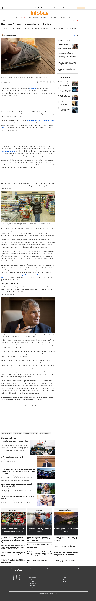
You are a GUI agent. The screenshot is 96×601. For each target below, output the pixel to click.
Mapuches (68, 17)
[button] (2, 8)
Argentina (23, 8)
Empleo (48, 573)
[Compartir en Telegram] (50, 82)
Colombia (37, 8)
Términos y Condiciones (80, 570)
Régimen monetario (6, 433)
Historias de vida (61, 17)
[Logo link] (39, 12)
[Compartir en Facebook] (41, 82)
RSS (32, 587)
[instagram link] (20, 576)
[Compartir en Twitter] (44, 82)
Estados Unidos (30, 8)
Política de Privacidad (80, 573)
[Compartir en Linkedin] (47, 82)
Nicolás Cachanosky (11, 35)
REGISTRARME (81, 7)
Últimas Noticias (71, 8)
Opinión (3, 20)
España (43, 8)
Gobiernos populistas (45, 433)
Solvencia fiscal (17, 433)
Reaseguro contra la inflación (30, 433)
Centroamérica (57, 8)
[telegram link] (17, 579)
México (47, 8)
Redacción (48, 570)
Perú (52, 8)
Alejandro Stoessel (36, 17)
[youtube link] (14, 579)
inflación (3, 128)
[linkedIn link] (20, 579)
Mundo (64, 8)
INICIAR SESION (90, 7)
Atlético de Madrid (44, 17)
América (32, 570)
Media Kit (64, 581)
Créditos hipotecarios (53, 17)
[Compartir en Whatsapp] (38, 82)
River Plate (20, 17)
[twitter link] (17, 576)
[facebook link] (14, 576)
